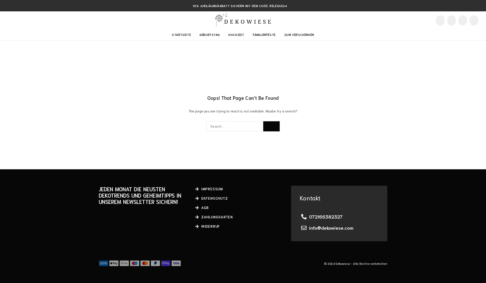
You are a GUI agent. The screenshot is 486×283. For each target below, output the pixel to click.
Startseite (181, 34)
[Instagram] (17, 20)
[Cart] (474, 20)
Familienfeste (264, 34)
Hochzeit (236, 34)
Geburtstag (209, 34)
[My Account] (440, 20)
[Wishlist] (463, 20)
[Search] (451, 20)
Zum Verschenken (299, 34)
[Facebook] (9, 20)
